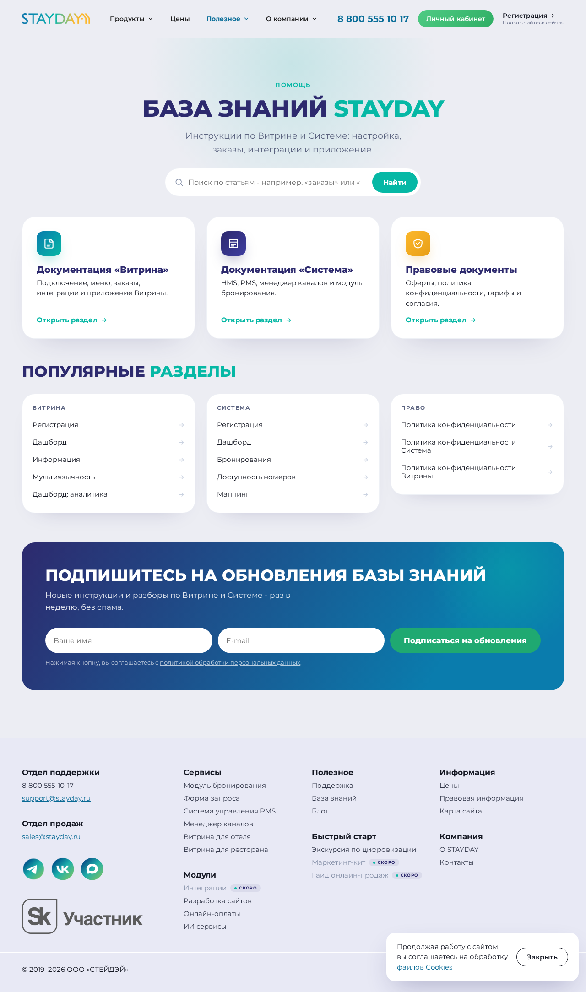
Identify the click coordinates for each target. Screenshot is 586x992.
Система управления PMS (230, 811)
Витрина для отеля (217, 837)
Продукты (127, 19)
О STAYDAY (459, 850)
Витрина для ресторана (226, 850)
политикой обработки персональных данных (230, 662)
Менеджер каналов (218, 824)
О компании (287, 19)
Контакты (457, 862)
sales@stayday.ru (51, 837)
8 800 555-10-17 (48, 785)
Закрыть (542, 957)
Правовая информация (481, 798)
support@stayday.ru (56, 798)
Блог (320, 811)
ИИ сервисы (205, 926)
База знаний (334, 798)
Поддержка (332, 785)
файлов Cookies (424, 967)
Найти (395, 182)
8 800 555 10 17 (373, 18)
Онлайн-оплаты (212, 914)
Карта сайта (461, 811)
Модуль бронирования (225, 785)
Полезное (223, 19)
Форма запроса (212, 798)
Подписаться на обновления (465, 640)
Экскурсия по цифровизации (364, 850)
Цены (180, 19)
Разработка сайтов (218, 901)
